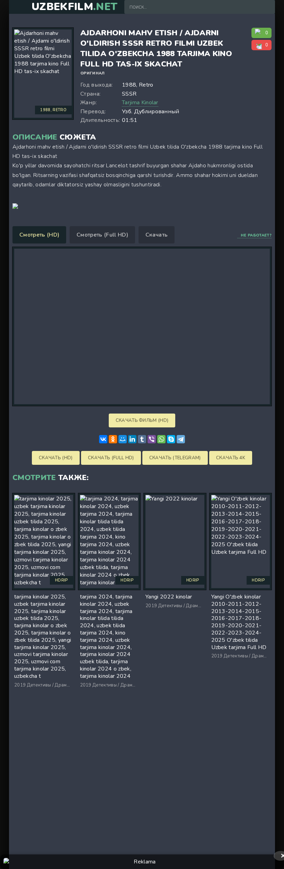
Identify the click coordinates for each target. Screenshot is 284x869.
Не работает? (256, 235)
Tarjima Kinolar (140, 102)
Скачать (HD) (56, 458)
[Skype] (171, 439)
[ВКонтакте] (103, 439)
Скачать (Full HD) (111, 458)
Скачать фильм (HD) (142, 420)
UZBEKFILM (74, 7)
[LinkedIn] (132, 439)
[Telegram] (181, 439)
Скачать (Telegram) (175, 458)
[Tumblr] (142, 439)
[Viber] (152, 439)
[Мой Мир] (122, 439)
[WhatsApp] (161, 439)
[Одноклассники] (113, 439)
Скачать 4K (230, 458)
